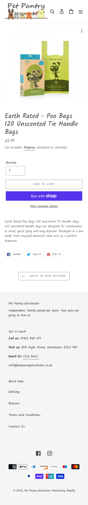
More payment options (44, 206)
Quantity (11, 162)
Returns (14, 403)
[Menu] (80, 11)
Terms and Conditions (24, 415)
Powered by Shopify (63, 491)
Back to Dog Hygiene (47, 276)
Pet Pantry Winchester (37, 491)
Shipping (29, 147)
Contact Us (17, 426)
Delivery (14, 392)
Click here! (31, 356)
